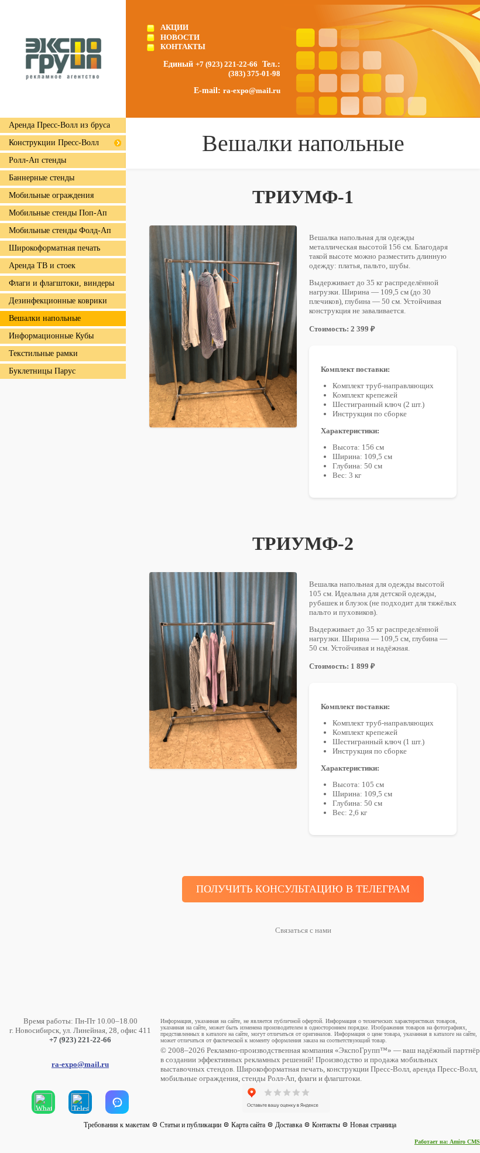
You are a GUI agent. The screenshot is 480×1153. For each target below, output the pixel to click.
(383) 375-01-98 (254, 73)
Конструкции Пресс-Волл (54, 142)
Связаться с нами (303, 930)
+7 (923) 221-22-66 (227, 64)
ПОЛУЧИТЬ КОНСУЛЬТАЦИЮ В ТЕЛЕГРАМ (303, 889)
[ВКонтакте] (349, 1101)
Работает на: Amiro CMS (447, 1141)
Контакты (182, 46)
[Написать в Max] (117, 1102)
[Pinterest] (379, 1101)
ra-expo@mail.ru (251, 90)
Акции (174, 27)
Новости (180, 37)
